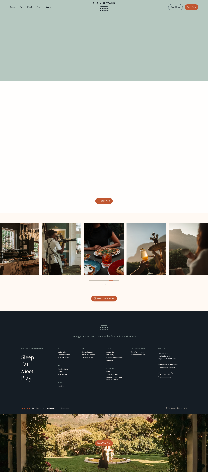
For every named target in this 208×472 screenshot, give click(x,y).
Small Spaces (87, 357)
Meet (84, 349)
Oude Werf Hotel (137, 352)
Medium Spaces (88, 355)
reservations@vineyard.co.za (169, 364)
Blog (108, 372)
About (109, 349)
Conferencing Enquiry (115, 377)
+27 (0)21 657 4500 (167, 367)
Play (60, 383)
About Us (110, 352)
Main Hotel (62, 352)
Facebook (65, 408)
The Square (62, 374)
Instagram (51, 408)
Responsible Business (114, 357)
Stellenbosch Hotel (138, 355)
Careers (109, 360)
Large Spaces (87, 352)
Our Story (110, 355)
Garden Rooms (64, 355)
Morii (60, 372)
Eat (59, 366)
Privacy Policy (112, 380)
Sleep (60, 349)
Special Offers (63, 357)
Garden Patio (63, 369)
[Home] (104, 7)
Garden (61, 386)
